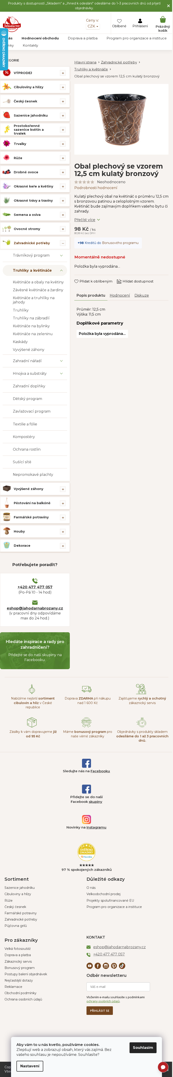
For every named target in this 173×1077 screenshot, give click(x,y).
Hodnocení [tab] (120, 293)
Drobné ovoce (26, 172)
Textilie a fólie (25, 424)
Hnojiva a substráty (30, 373)
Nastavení (28, 1066)
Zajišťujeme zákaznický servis (139, 700)
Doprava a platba (18, 955)
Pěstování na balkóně (32, 503)
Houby (19, 531)
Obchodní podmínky (20, 993)
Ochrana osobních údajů (23, 999)
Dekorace (22, 546)
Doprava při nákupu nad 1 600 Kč (86, 700)
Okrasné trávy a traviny (33, 201)
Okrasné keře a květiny (33, 186)
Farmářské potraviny (31, 517)
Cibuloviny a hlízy (28, 87)
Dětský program (27, 399)
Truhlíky (21, 310)
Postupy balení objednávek (26, 974)
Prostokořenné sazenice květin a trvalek (29, 129)
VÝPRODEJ (23, 73)
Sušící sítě (22, 462)
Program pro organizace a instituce (112, 907)
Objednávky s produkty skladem (139, 736)
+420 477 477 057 (35, 587)
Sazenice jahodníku (31, 115)
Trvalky (20, 144)
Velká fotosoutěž (18, 949)
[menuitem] (40, 38)
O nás (89, 888)
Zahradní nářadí (27, 361)
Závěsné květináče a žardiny (38, 290)
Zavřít (82, 274)
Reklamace (13, 987)
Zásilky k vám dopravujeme (32, 734)
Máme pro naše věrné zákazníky (85, 734)
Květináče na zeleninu (33, 334)
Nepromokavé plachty (33, 474)
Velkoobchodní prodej (102, 894)
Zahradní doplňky (29, 386)
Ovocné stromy (27, 229)
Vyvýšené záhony (28, 350)
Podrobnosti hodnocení (95, 185)
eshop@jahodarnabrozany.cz (35, 608)
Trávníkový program (31, 255)
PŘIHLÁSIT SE (98, 1011)
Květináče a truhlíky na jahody (34, 300)
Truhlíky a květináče (32, 270)
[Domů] (87, 62)
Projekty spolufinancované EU (108, 901)
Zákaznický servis (18, 962)
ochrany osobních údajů (101, 1001)
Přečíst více (84, 217)
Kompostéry (24, 437)
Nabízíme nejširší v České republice (32, 702)
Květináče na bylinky (31, 326)
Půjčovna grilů (16, 926)
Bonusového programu (120, 240)
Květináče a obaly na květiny (38, 282)
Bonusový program (20, 968)
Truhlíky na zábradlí (31, 318)
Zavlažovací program (31, 411)
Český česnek (25, 101)
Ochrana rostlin (27, 449)
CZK (88, 26)
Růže (18, 158)
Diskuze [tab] (141, 293)
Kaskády (20, 342)
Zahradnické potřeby (32, 243)
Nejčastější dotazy (19, 980)
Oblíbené (116, 26)
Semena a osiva (27, 215)
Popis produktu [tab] (91, 293)
